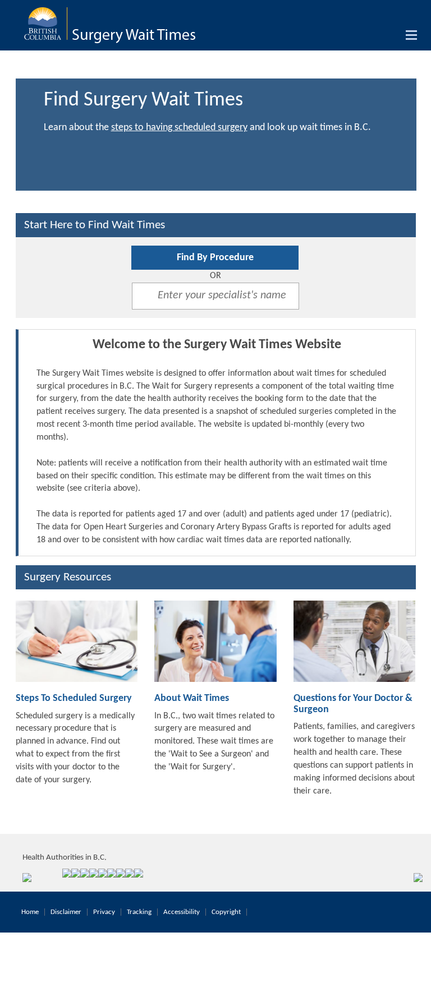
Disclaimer (66, 912)
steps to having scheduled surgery (179, 127)
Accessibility (181, 912)
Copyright (226, 912)
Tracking (139, 912)
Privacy (104, 912)
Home (30, 912)
